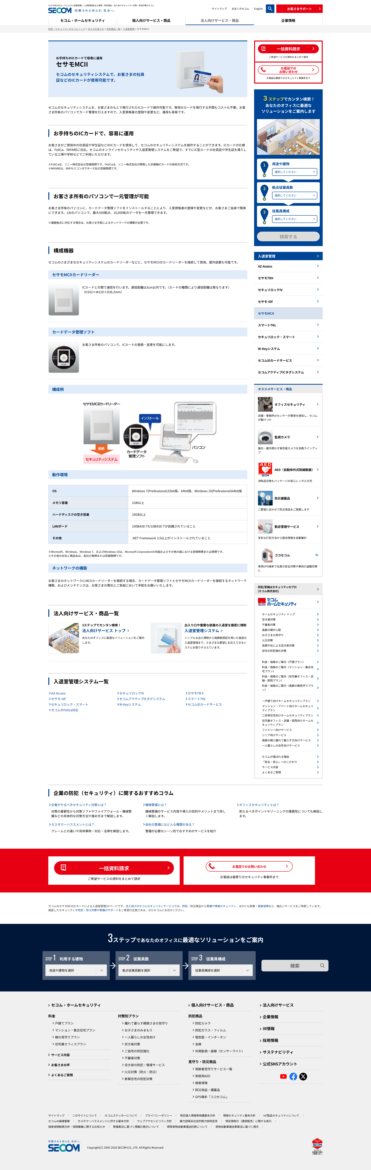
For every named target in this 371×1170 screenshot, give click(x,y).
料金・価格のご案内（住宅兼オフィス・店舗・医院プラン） (287, 678)
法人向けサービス (278, 1005)
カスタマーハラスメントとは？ (72, 824)
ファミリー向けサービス (277, 730)
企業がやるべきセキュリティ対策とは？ (79, 804)
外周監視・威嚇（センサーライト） (220, 1051)
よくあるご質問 (271, 772)
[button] (299, 8)
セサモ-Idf (58, 698)
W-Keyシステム (130, 704)
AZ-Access (58, 693)
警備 (209, 906)
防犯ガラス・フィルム (210, 1030)
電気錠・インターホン (210, 1037)
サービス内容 (270, 767)
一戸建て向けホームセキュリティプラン (286, 701)
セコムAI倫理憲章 (59, 1121)
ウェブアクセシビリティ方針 (154, 1121)
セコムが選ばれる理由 (275, 757)
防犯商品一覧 (113, 28)
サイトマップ (219, 8)
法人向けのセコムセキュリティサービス (150, 906)
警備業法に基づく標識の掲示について (136, 1127)
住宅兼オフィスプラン (70, 1044)
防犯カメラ (203, 1023)
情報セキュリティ (225, 906)
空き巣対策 (269, 619)
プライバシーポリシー (158, 1115)
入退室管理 (128, 28)
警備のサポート (109, 910)
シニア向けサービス (274, 735)
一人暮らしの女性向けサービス (281, 745)
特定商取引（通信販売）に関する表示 (248, 1121)
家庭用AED (202, 1075)
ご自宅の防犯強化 (137, 1051)
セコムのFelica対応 (64, 710)
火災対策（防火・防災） (142, 1071)
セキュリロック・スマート (69, 704)
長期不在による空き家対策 (278, 645)
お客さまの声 (60, 1064)
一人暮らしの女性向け (140, 1037)
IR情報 (269, 1028)
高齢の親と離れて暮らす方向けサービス (286, 740)
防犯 (185, 906)
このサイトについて (84, 1115)
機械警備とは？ (156, 804)
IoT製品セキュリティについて (281, 1115)
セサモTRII (265, 278)
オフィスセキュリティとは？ (259, 804)
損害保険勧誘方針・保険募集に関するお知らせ (76, 1127)
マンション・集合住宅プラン (75, 1030)
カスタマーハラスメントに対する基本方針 (103, 1121)
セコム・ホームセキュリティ (76, 1005)
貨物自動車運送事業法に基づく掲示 (237, 1127)
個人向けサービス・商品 (212, 1005)
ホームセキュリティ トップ (278, 614)
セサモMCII (266, 313)
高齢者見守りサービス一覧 (213, 1069)
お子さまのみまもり (138, 1030)
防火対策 (91, 910)
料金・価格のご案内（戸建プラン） (283, 662)
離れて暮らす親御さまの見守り (146, 1023)
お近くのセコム (240, 8)
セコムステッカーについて (121, 1115)
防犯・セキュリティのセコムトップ (66, 28)
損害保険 (263, 906)
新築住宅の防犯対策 (138, 1078)
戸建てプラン (64, 1023)
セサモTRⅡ (196, 693)
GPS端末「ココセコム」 (212, 1096)
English (258, 8)
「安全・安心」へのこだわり (279, 762)
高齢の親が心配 (271, 630)
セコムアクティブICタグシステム (142, 698)
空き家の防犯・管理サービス (145, 1064)
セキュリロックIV (270, 289)
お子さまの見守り (273, 635)
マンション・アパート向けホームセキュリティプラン (287, 708)
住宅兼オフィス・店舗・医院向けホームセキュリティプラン (287, 722)
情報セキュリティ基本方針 (239, 1115)
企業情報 (270, 1016)
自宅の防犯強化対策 (274, 651)
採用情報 (270, 1040)
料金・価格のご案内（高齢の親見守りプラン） (287, 688)
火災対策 (267, 640)
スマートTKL (197, 698)
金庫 (198, 1044)
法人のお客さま (96, 28)
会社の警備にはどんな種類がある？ (170, 824)
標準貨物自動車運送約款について (187, 1127)
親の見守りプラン (67, 1037)
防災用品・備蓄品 (207, 1089)
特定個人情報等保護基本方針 (197, 1115)
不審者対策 (269, 624)
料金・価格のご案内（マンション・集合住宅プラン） (287, 669)
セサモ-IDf (265, 301)
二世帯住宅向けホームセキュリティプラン (287, 715)
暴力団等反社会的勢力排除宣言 (199, 1121)
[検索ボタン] (270, 8)
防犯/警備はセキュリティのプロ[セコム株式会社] (277, 589)
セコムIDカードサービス (205, 704)
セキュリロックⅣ (131, 693)
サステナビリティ (278, 1052)
